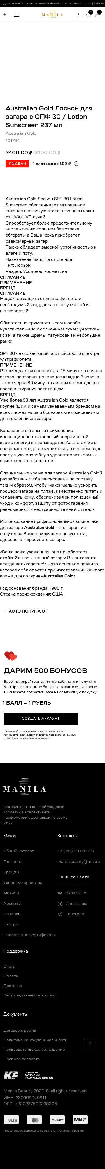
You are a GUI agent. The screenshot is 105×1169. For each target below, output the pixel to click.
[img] (5, 14)
